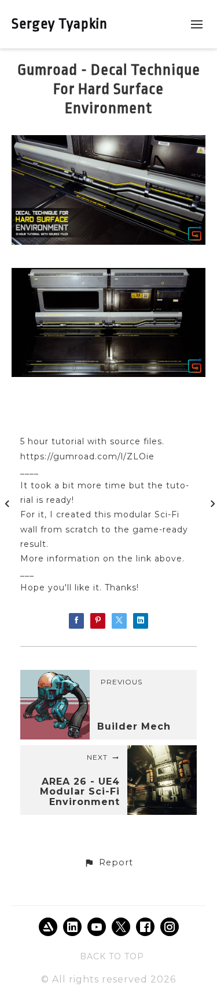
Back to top (112, 956)
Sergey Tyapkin (60, 24)
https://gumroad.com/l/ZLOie (87, 456)
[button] (108, 863)
